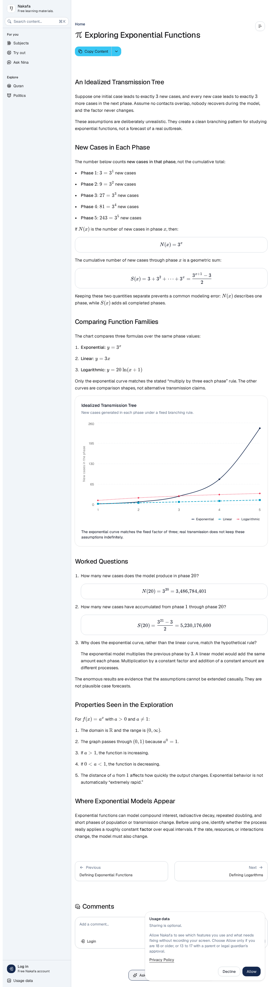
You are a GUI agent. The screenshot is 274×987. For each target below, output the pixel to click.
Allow (251, 971)
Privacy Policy (161, 959)
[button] (121, 871)
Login (91, 941)
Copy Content (96, 51)
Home (80, 24)
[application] (171, 472)
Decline (229, 971)
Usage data (23, 980)
